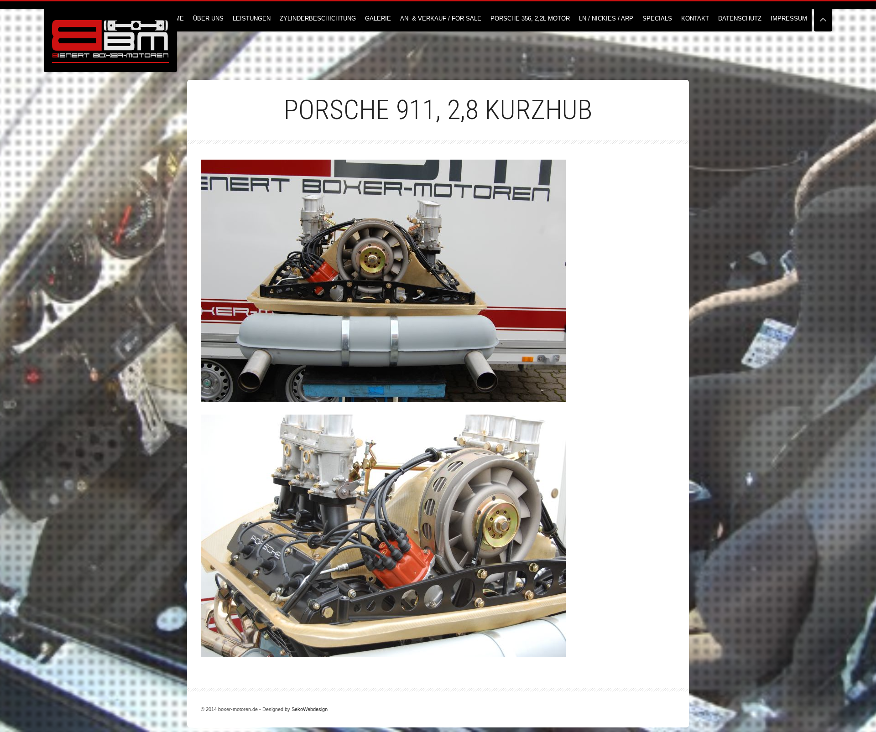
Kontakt (695, 18)
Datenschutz (739, 18)
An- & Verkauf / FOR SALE (440, 18)
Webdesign (315, 709)
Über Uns (208, 18)
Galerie (378, 18)
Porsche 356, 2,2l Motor (530, 18)
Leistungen (252, 18)
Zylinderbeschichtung (318, 18)
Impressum (789, 18)
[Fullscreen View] (823, 15)
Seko (297, 709)
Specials (657, 18)
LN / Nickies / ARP (606, 18)
